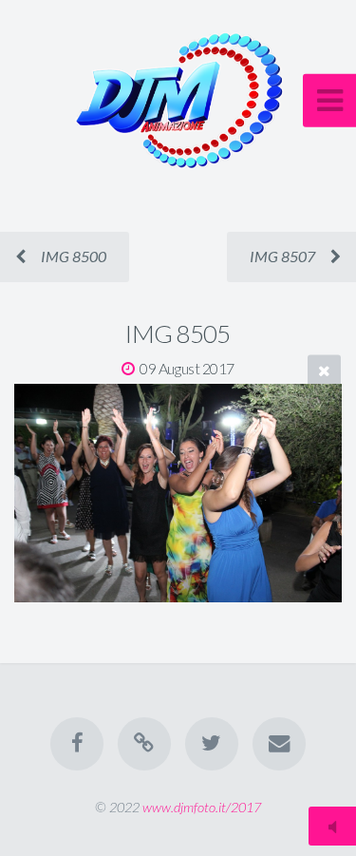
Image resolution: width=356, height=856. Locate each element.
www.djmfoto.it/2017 (201, 807)
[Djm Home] (144, 743)
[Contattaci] (279, 743)
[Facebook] (76, 743)
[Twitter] (211, 743)
